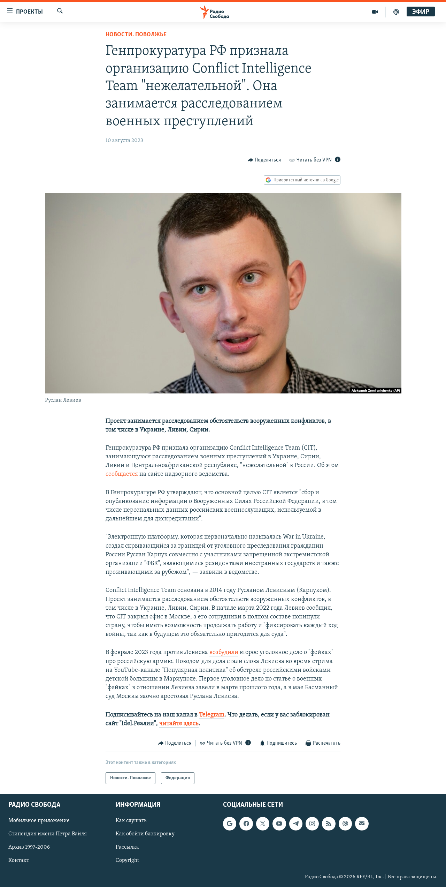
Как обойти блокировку (145, 834)
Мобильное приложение (39, 821)
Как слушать (131, 821)
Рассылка (127, 847)
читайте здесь (179, 724)
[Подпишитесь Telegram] (295, 823)
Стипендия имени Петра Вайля (47, 834)
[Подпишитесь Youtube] (279, 823)
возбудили (223, 652)
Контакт (18, 861)
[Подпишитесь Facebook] (246, 823)
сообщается (122, 474)
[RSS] (328, 823)
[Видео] (375, 12)
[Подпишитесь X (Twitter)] (262, 823)
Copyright (127, 861)
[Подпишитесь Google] (229, 823)
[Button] (264, 160)
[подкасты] (396, 12)
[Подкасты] (345, 823)
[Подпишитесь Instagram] (312, 823)
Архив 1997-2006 (29, 847)
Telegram (211, 715)
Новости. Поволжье (136, 35)
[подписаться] (361, 823)
